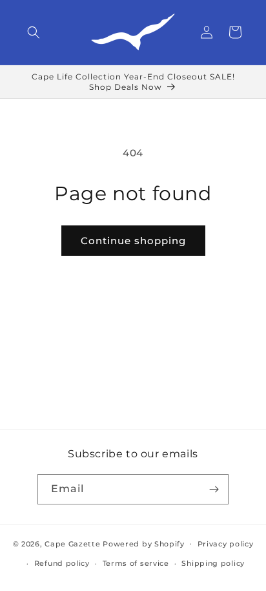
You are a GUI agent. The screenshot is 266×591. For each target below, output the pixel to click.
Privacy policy (226, 543)
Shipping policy (213, 563)
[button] (33, 32)
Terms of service (136, 563)
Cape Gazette (72, 543)
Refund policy (62, 563)
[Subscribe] (214, 489)
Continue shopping (133, 240)
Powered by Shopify (144, 543)
